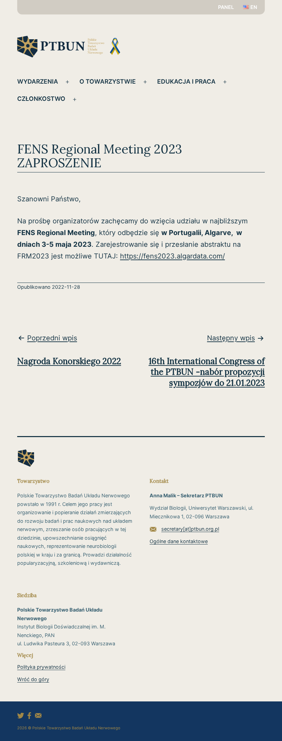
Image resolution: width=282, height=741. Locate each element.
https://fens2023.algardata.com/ (172, 256)
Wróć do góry (33, 679)
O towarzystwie (107, 81)
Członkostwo (41, 98)
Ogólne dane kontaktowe (179, 541)
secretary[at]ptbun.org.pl (190, 529)
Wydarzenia (37, 81)
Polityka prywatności (41, 667)
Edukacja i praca (186, 81)
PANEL (226, 7)
